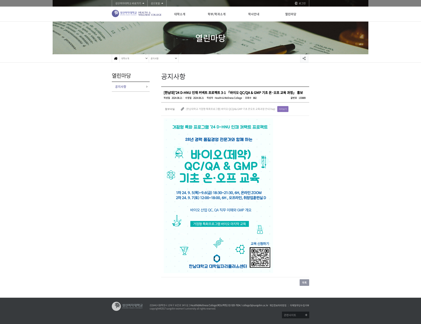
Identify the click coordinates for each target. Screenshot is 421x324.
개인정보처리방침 (277, 305)
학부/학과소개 (217, 14)
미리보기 (283, 109)
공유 (304, 58)
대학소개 (179, 14)
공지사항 (155, 58)
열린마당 (290, 14)
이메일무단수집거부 (299, 305)
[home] (115, 58)
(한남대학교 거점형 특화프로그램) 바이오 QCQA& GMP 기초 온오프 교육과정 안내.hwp (230, 109)
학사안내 (253, 14)
